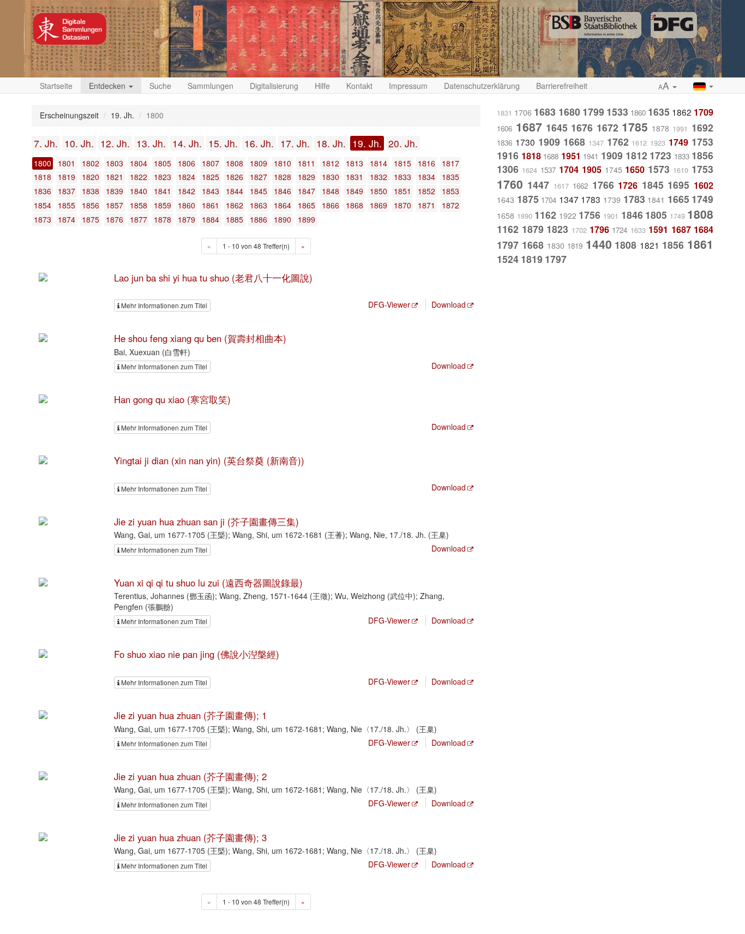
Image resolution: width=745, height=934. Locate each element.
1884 (210, 219)
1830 (330, 176)
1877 (138, 219)
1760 (510, 184)
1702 (579, 230)
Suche (160, 85)
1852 (426, 190)
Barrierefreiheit (561, 85)
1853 (450, 190)
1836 (42, 190)
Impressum (408, 85)
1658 (505, 215)
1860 (186, 205)
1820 (90, 176)
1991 (680, 129)
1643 (505, 199)
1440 (599, 244)
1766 (603, 184)
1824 (186, 176)
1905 (592, 169)
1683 (545, 111)
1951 (571, 155)
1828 (282, 176)
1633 (638, 230)
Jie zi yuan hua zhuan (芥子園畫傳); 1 (190, 715)
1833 (402, 176)
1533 (617, 111)
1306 (508, 169)
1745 (613, 169)
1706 (523, 112)
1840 (138, 190)
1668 (574, 141)
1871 (426, 205)
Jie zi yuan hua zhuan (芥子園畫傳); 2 (190, 776)
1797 (508, 245)
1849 (354, 190)
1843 (210, 190)
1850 (378, 190)
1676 (582, 127)
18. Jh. (331, 143)
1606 (504, 128)
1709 (703, 112)
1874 (66, 219)
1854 (42, 205)
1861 (210, 205)
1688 (550, 156)
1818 (42, 176)
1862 (234, 205)
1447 (538, 184)
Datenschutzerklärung (482, 85)
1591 (658, 229)
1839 (114, 190)
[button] (667, 86)
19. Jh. (367, 143)
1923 (657, 143)
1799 (593, 111)
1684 (703, 229)
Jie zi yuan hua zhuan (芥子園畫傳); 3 (190, 837)
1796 (599, 229)
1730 (525, 142)
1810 (282, 163)
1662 (580, 186)
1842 (186, 190)
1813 (354, 163)
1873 (42, 219)
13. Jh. (151, 143)
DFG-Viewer (389, 304)
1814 (378, 163)
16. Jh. (259, 143)
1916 (508, 155)
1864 (282, 205)
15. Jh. (223, 143)
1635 (659, 111)
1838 (90, 190)
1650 (635, 169)
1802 (90, 163)
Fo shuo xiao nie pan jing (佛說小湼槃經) (196, 654)
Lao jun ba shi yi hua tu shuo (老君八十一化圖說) (213, 277)
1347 (596, 143)
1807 (210, 163)
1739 (612, 199)
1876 (114, 219)
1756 (589, 214)
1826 (234, 176)
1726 (628, 185)
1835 (450, 176)
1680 (569, 111)
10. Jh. (79, 143)
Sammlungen (210, 85)
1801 (66, 163)
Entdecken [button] (108, 85)
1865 (306, 205)
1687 (529, 126)
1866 (330, 205)
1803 (114, 163)
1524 (508, 259)
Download (448, 304)
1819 (66, 176)
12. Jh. (115, 143)
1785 (635, 126)
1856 (90, 205)
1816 (426, 163)
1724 (619, 230)
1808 (234, 163)
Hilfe (322, 85)
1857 (114, 205)
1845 (258, 190)
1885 (234, 219)
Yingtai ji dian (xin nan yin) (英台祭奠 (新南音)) (209, 460)
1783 (590, 199)
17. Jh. (295, 143)
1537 (548, 170)
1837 (66, 190)
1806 (186, 163)
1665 (678, 199)
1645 (557, 127)
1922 (567, 215)
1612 (639, 143)
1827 (258, 176)
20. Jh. (403, 143)
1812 (330, 163)
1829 (306, 176)
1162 (545, 214)
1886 (258, 219)
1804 (138, 163)
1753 (702, 141)
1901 (610, 216)
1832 (378, 176)
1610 (680, 170)
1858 (138, 205)
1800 (42, 163)
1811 (306, 163)
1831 (354, 176)
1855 (66, 205)
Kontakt (359, 85)
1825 (210, 176)
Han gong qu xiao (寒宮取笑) (172, 399)
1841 (162, 190)
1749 (678, 142)
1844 (234, 190)
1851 (402, 190)
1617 (561, 186)
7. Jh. (46, 143)
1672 (607, 127)
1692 (702, 127)
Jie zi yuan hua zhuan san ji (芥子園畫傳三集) (206, 521)
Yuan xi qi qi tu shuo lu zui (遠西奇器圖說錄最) (208, 582)
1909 (549, 141)
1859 (162, 205)
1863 (258, 205)
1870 (402, 205)
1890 (282, 219)
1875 (90, 219)
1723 (660, 155)
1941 (590, 156)
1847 (306, 190)
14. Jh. (187, 143)
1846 (282, 190)
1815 (402, 163)
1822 (138, 176)
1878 (162, 219)
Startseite (56, 85)
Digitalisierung (274, 85)
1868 (354, 205)
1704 (569, 169)
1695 (678, 184)
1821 (114, 176)
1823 (162, 176)
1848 (330, 190)
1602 (703, 185)
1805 (162, 163)
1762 (618, 141)
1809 (258, 163)
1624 (529, 170)
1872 (450, 205)
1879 (186, 219)
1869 (378, 205)
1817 (450, 163)
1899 (306, 219)
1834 (426, 176)
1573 (659, 169)
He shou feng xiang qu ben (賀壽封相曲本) (200, 338)
